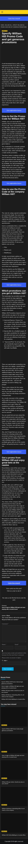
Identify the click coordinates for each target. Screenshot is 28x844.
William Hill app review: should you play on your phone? (12, 691)
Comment (5, 624)
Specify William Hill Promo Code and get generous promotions (12, 682)
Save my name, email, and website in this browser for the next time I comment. (14, 654)
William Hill (4, 30)
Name (4, 644)
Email (17, 644)
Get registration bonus (14, 110)
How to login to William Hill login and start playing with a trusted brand (13, 607)
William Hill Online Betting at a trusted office (13, 699)
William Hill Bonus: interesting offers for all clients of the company (12, 695)
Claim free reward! (14, 18)
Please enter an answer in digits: (11, 658)
